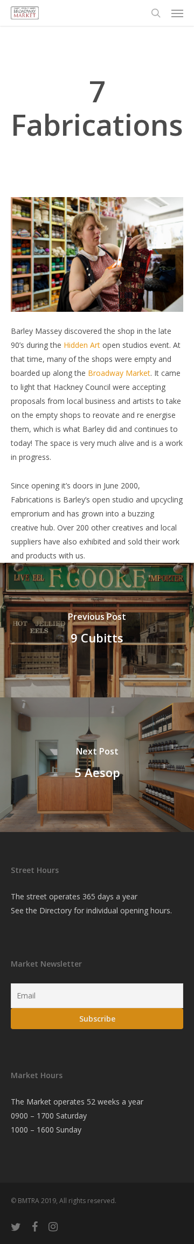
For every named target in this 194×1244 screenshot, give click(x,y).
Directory (55, 910)
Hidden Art (82, 345)
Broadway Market (119, 373)
